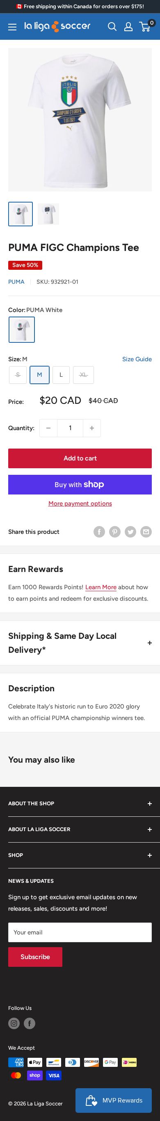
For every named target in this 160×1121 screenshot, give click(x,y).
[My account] (128, 26)
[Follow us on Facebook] (29, 1023)
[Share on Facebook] (99, 532)
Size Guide (137, 359)
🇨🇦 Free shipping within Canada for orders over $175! (80, 6)
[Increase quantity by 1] (92, 428)
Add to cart (80, 458)
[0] (145, 27)
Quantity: (21, 428)
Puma (16, 281)
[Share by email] (146, 532)
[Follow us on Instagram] (14, 1023)
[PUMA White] (22, 330)
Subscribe (35, 957)
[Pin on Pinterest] (115, 532)
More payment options (80, 503)
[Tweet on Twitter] (130, 532)
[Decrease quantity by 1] (48, 428)
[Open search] (112, 26)
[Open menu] (12, 27)
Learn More (101, 587)
